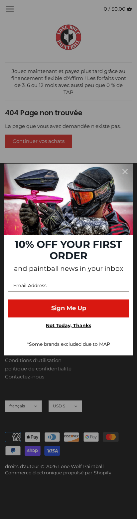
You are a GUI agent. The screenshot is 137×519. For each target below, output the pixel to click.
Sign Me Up (68, 308)
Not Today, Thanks (68, 325)
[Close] (125, 172)
